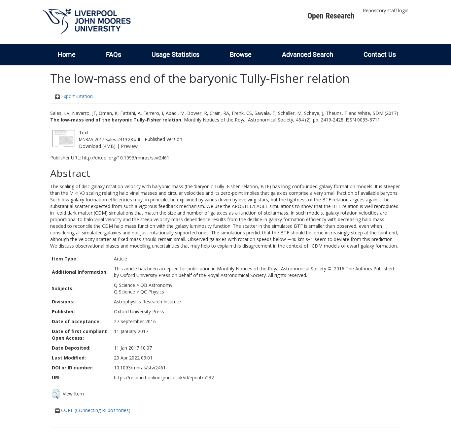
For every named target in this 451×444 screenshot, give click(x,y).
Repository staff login (385, 10)
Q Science (124, 285)
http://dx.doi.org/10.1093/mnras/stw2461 (125, 157)
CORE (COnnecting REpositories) (95, 410)
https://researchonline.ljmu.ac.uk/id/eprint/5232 (164, 377)
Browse (241, 54)
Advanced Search (307, 54)
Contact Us (380, 54)
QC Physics (152, 292)
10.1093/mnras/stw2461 (140, 367)
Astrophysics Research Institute (147, 301)
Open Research (331, 15)
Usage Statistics (175, 54)
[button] (55, 394)
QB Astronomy (156, 285)
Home (67, 54)
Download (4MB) (97, 146)
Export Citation (76, 96)
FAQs (113, 54)
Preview (129, 146)
